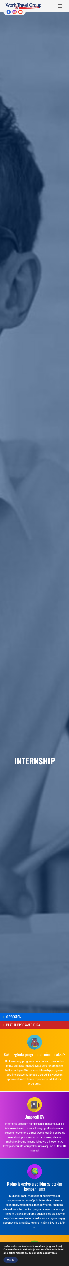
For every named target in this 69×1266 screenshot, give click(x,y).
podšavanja (50, 1253)
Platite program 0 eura (23, 1024)
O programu (14, 1016)
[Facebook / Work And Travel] (9, 12)
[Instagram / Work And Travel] (14, 12)
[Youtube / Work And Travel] (20, 12)
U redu (10, 1259)
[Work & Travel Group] (23, 6)
